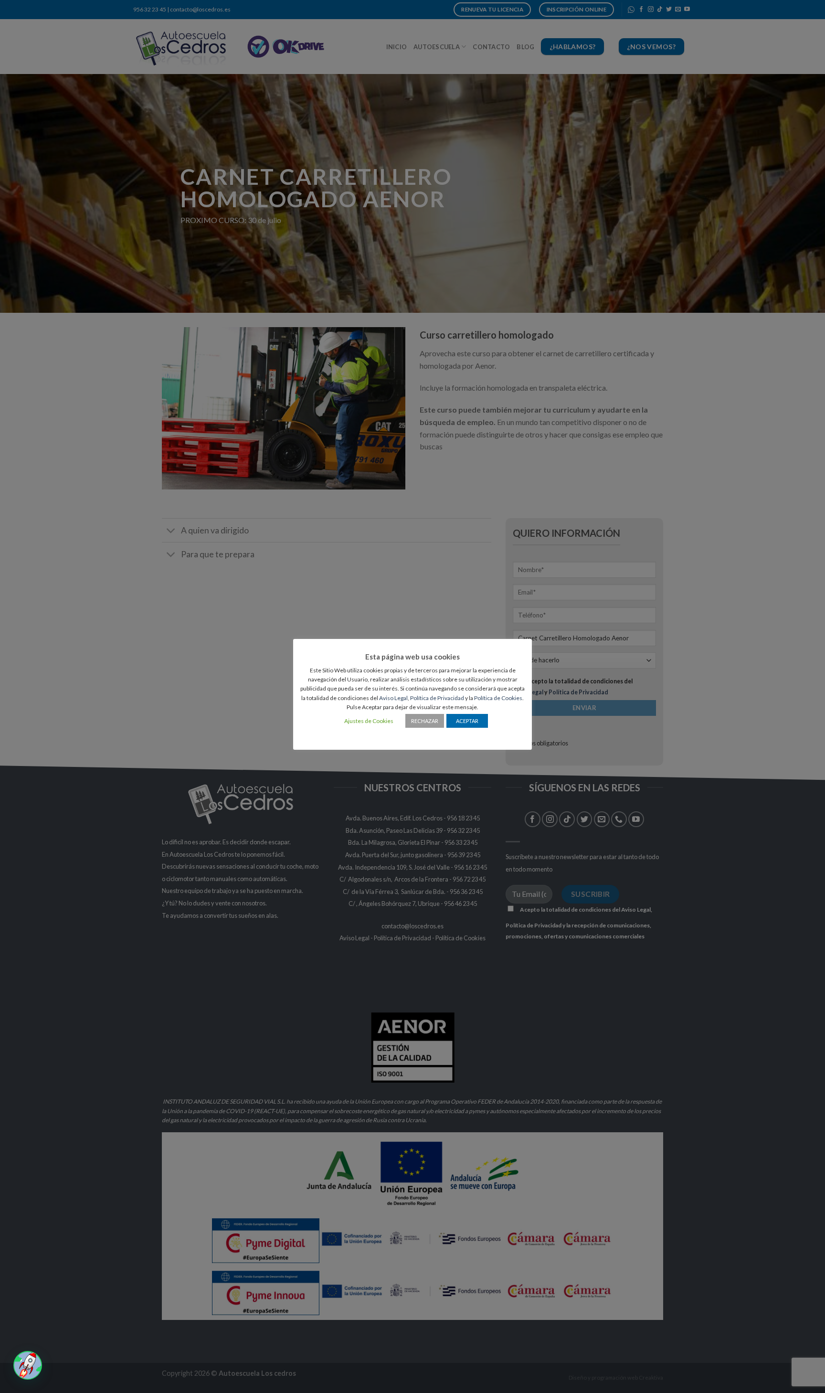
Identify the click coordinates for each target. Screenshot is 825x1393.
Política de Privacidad (437, 698)
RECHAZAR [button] (424, 721)
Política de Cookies (498, 698)
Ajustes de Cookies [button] (368, 720)
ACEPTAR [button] (467, 721)
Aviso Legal (393, 698)
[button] (27, 1365)
